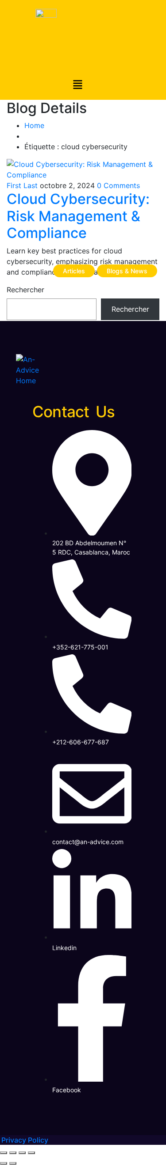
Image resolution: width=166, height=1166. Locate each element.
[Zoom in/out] (3, 1152)
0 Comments (118, 185)
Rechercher (25, 289)
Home (34, 125)
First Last (22, 185)
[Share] (22, 1152)
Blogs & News (127, 271)
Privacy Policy (24, 1140)
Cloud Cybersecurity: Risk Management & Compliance (78, 216)
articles (74, 271)
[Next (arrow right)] (12, 1163)
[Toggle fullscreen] (12, 1152)
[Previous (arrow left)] (3, 1163)
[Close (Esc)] (31, 1152)
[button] (77, 85)
